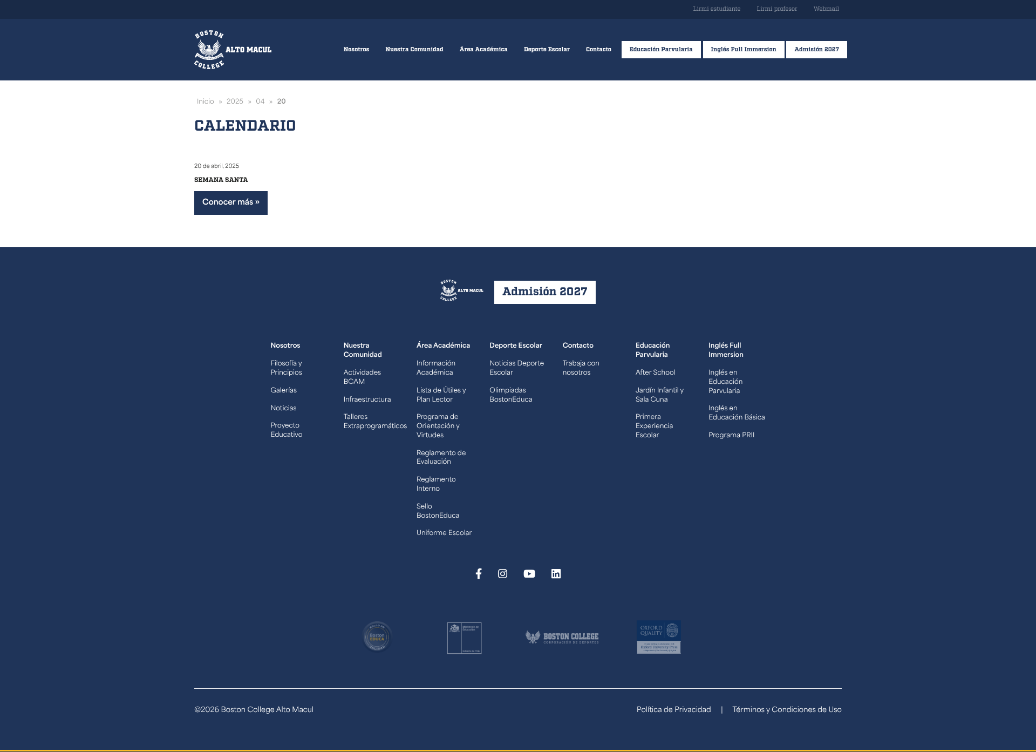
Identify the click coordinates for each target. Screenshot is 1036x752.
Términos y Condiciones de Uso (787, 710)
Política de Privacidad (674, 710)
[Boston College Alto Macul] (232, 49)
